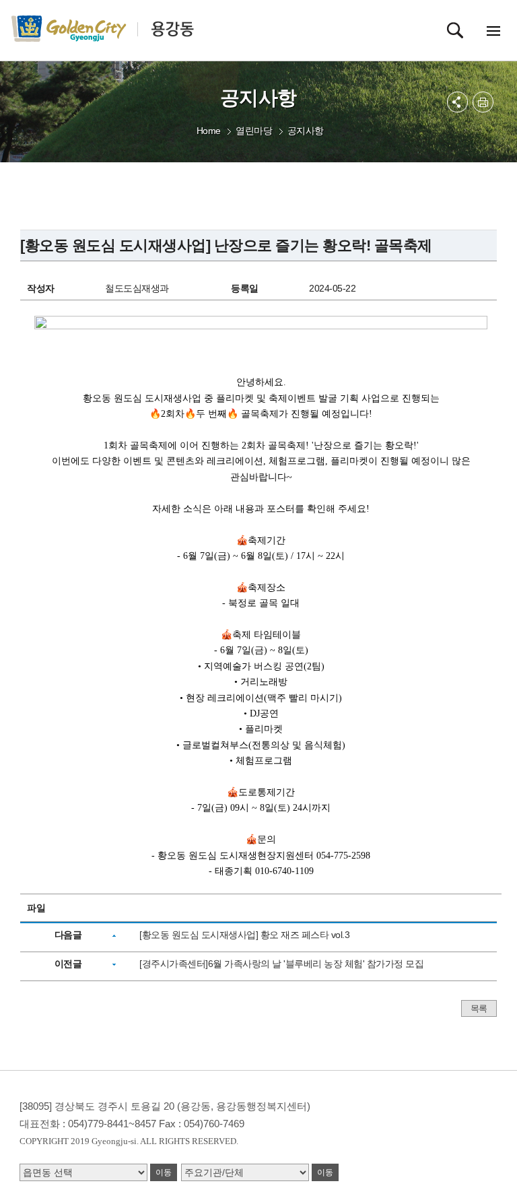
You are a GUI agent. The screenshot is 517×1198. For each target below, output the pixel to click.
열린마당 (254, 130)
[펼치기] (457, 102)
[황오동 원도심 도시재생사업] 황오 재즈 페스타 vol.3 (244, 934)
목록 (479, 1008)
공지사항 (305, 130)
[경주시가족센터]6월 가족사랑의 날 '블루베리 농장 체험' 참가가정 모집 (281, 963)
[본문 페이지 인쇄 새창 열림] (483, 102)
